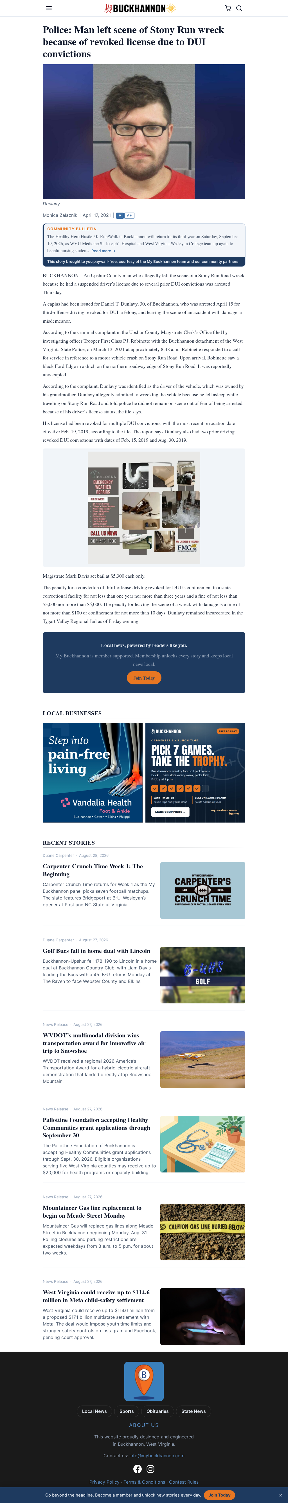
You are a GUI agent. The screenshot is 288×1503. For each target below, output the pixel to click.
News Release (55, 1024)
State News (193, 1411)
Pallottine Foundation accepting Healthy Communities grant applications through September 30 (96, 1127)
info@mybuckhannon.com (156, 1455)
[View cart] (228, 8)
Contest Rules (184, 1482)
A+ (129, 215)
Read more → (103, 251)
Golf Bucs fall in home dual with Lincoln (96, 950)
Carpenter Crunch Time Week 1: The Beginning (93, 869)
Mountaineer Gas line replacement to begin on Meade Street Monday (92, 1211)
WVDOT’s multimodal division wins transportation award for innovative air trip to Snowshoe (94, 1042)
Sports (127, 1411)
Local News (94, 1411)
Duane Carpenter (58, 855)
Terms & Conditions (144, 1482)
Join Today (220, 1495)
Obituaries (158, 1411)
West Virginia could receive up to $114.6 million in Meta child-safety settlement (96, 1295)
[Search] (239, 8)
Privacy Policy (104, 1482)
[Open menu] (49, 8)
